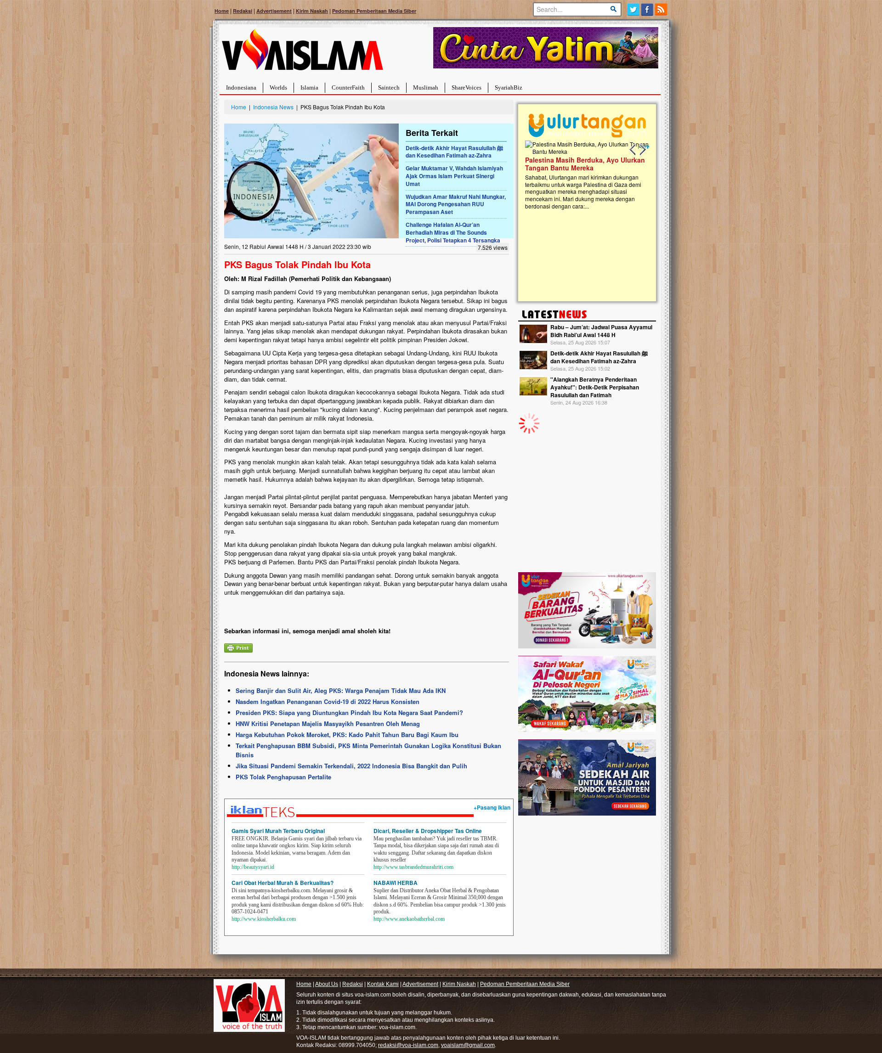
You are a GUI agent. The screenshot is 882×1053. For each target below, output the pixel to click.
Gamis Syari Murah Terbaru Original (278, 831)
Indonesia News (273, 107)
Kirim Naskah (312, 10)
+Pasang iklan (492, 807)
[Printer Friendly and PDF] (238, 647)
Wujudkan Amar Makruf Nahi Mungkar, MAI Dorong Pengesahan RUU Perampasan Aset (456, 204)
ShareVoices (466, 87)
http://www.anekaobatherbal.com (409, 919)
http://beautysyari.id (253, 867)
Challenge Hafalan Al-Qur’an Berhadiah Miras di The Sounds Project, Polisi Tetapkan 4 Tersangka (453, 232)
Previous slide (633, 150)
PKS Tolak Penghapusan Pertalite (283, 776)
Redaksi (242, 10)
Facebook (647, 9)
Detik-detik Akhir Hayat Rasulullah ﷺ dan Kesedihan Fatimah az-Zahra (454, 152)
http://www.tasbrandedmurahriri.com (413, 867)
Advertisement (274, 10)
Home (222, 10)
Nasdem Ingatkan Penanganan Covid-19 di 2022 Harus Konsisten (327, 701)
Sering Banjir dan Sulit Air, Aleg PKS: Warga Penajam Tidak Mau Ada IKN (341, 690)
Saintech (389, 87)
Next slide (642, 150)
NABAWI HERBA (395, 882)
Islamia (309, 87)
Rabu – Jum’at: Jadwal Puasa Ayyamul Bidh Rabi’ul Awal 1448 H (601, 331)
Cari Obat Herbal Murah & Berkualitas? (283, 882)
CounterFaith (348, 87)
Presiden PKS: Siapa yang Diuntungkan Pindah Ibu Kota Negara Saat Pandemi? (349, 712)
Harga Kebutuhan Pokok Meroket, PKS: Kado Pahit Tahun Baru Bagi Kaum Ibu (347, 734)
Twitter (633, 9)
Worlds (278, 87)
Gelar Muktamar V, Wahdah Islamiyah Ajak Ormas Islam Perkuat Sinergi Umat (454, 176)
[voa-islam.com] (302, 53)
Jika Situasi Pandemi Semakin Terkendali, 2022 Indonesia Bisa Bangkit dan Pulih (351, 765)
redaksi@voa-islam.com (408, 1045)
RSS (662, 9)
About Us (326, 984)
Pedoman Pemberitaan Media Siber (374, 10)
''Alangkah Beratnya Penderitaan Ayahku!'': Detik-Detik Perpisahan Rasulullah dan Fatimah (594, 387)
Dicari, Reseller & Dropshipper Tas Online (427, 831)
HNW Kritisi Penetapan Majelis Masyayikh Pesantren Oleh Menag (328, 723)
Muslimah (425, 87)
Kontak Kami (383, 984)
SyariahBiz (508, 87)
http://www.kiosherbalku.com (264, 919)
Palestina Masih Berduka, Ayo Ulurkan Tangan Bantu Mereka (585, 163)
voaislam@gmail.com (468, 1045)
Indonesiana (241, 87)
